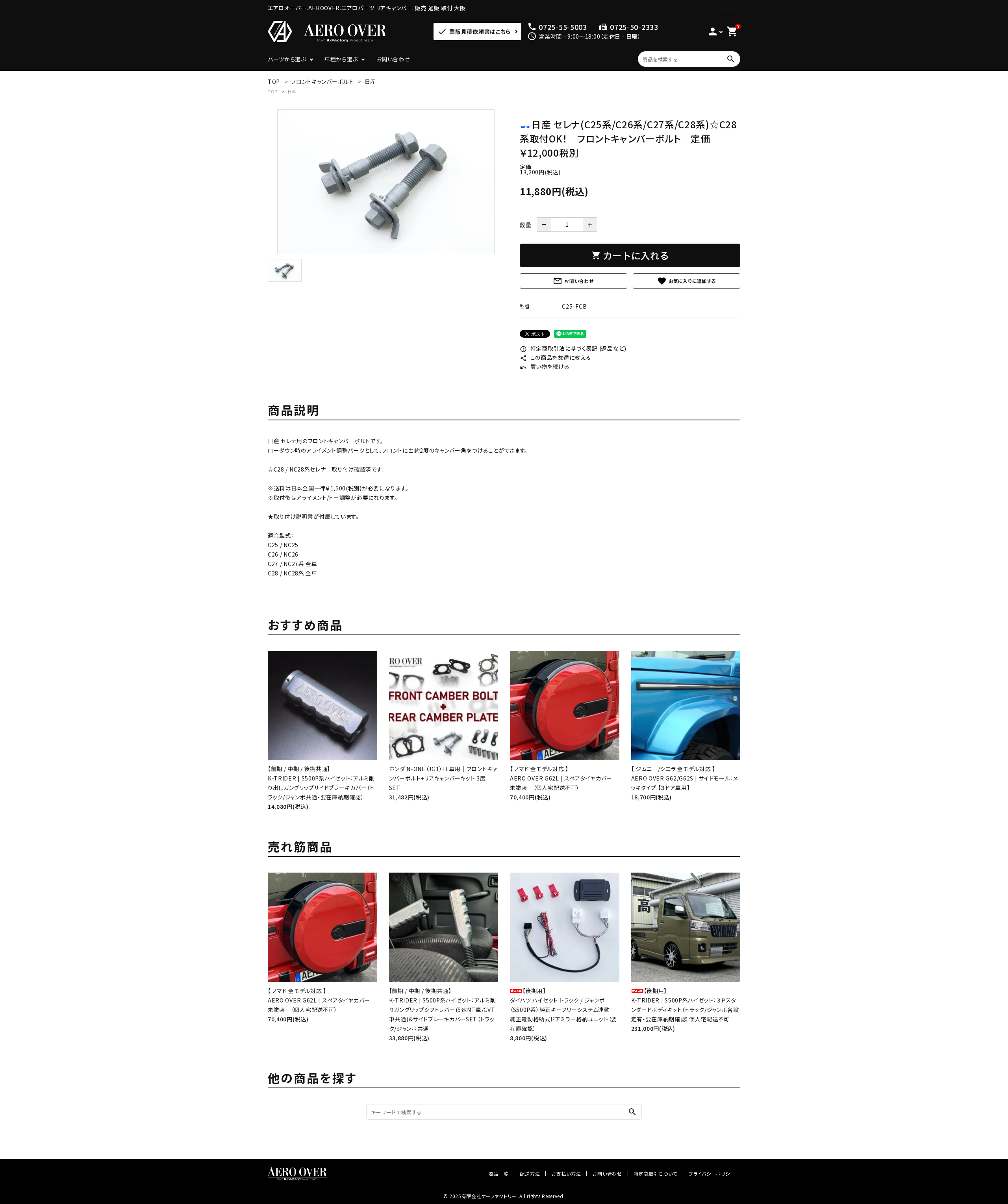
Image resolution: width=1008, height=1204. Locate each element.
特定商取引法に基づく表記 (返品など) (573, 348)
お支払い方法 (566, 1173)
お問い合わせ (393, 59)
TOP (272, 91)
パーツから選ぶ (287, 59)
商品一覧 (499, 1173)
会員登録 (728, 8)
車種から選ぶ (341, 59)
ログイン (690, 8)
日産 (291, 91)
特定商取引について (655, 1173)
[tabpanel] (386, 181)
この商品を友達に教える (555, 357)
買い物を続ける (545, 366)
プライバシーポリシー (712, 1173)
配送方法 (530, 1173)
